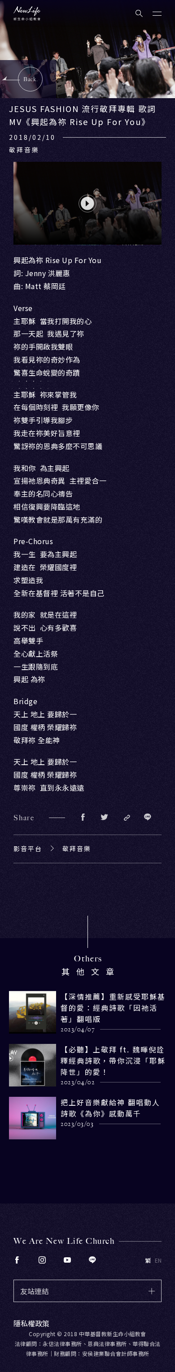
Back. (30, 79)
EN (158, 1260)
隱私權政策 (31, 1323)
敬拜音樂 (76, 848)
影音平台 (27, 848)
